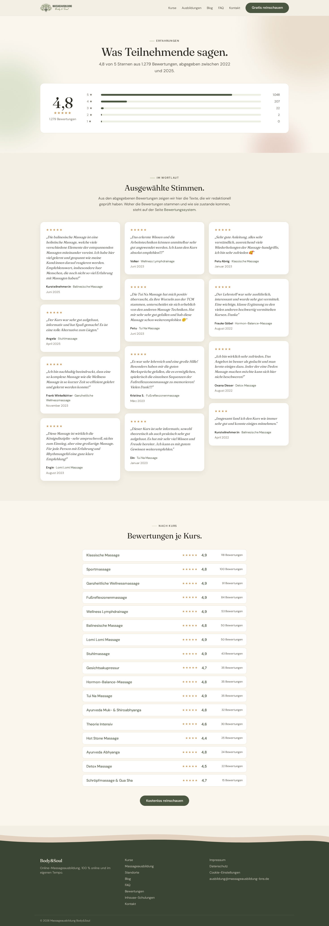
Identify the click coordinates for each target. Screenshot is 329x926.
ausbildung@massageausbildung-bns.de (239, 879)
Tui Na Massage (149, 328)
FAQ (221, 8)
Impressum (217, 860)
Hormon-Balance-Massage (253, 323)
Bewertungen (134, 891)
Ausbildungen (191, 8)
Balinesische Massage (88, 286)
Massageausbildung (139, 866)
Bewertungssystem (180, 209)
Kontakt (234, 8)
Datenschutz (218, 866)
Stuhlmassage (67, 338)
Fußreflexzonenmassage (162, 395)
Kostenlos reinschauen (164, 800)
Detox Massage (245, 385)
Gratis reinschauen (267, 7)
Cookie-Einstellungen (224, 872)
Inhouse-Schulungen (140, 898)
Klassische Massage (245, 261)
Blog (210, 8)
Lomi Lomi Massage (69, 467)
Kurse (172, 8)
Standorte (132, 872)
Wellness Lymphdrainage (157, 261)
